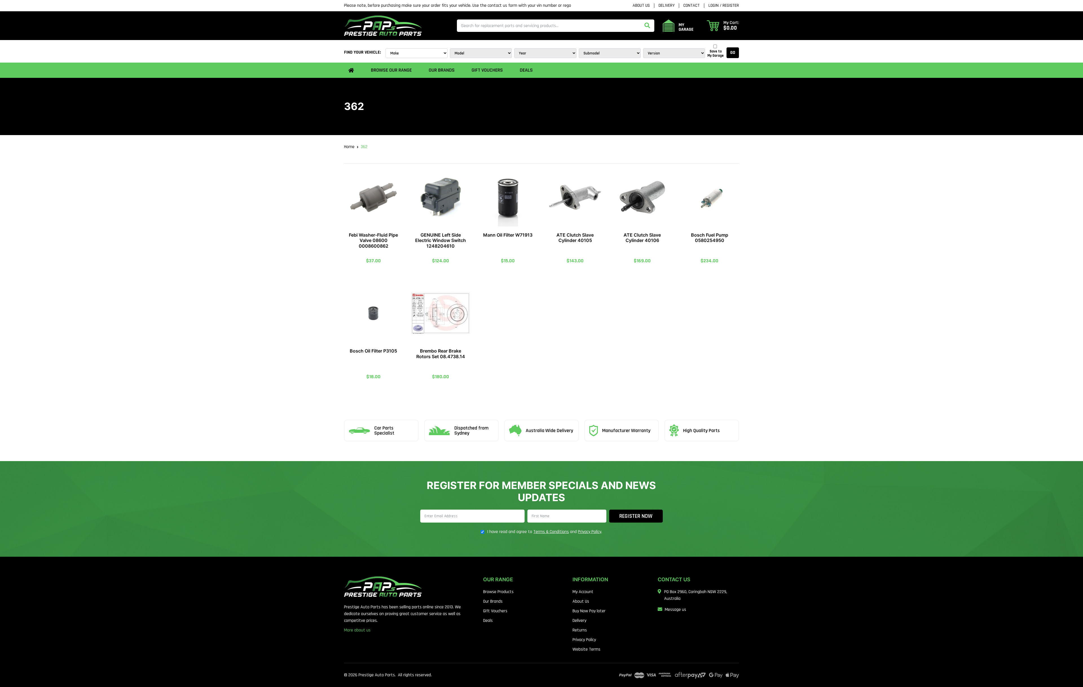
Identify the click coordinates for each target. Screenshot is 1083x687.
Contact (691, 5)
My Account (583, 592)
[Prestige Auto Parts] (383, 25)
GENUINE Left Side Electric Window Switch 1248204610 (440, 240)
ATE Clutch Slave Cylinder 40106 (642, 237)
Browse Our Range (391, 70)
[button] (723, 25)
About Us (641, 5)
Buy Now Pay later (589, 611)
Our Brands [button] (442, 70)
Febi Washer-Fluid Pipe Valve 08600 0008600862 (373, 240)
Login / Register (723, 5)
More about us (357, 630)
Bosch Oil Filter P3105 (373, 351)
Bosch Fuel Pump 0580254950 (709, 237)
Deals (526, 70)
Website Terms (586, 649)
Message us (675, 610)
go (732, 53)
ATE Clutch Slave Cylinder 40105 (575, 237)
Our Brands (493, 601)
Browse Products (498, 592)
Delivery (667, 5)
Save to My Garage (715, 53)
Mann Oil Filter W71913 (507, 235)
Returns (580, 630)
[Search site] (647, 25)
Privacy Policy (589, 532)
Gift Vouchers (487, 70)
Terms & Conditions (551, 532)
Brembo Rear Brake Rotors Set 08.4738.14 (440, 353)
